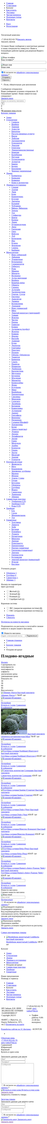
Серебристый (16, 599)
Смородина (11, 578)
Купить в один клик (30, 1090)
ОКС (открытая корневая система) (26, 611)
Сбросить (10, 617)
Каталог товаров (8, 113)
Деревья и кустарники (16, 960)
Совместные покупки (16, 967)
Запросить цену (24, 1119)
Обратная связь (8, 1038)
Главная (9, 3)
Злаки (8, 953)
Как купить (11, 10)
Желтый (14, 591)
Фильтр (4, 662)
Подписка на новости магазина (15, 622)
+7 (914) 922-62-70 (9, 1040)
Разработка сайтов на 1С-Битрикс (16, 1029)
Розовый (14, 596)
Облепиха (10, 573)
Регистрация (11, 26)
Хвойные (10, 969)
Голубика (10, 575)
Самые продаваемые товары (13, 932)
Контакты (10, 19)
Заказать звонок (24, 39)
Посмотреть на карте (15, 1024)
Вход (8, 24)
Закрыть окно (7, 98)
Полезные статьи (13, 17)
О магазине (11, 5)
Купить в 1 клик (8, 705)
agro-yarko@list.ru (32, 1009)
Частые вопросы (13, 15)
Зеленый (14, 594)
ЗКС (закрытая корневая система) (25, 608)
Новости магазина (12, 633)
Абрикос (10, 580)
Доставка (10, 12)
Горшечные (11, 972)
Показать (10, 615)
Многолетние (12, 962)
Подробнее (6, 703)
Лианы (9, 958)
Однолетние (11, 955)
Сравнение (21, 705)
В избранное (6, 707)
